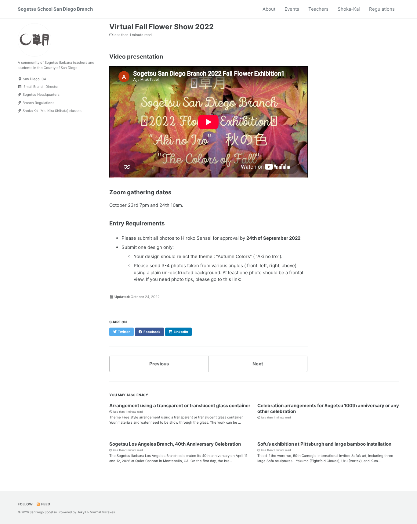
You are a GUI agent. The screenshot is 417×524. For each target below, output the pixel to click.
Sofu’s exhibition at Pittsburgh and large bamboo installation (324, 444)
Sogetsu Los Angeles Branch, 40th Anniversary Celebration (175, 444)
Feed (45, 504)
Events (292, 9)
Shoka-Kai (349, 9)
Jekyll (81, 512)
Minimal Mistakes (102, 512)
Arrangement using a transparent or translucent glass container (179, 405)
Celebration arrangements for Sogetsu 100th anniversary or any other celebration (328, 408)
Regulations (382, 9)
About (269, 9)
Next (257, 364)
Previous (159, 364)
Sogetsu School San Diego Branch (55, 9)
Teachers (318, 9)
